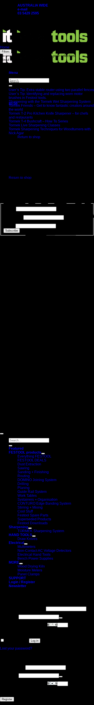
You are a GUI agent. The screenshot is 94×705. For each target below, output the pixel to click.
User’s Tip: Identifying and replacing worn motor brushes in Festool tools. (46, 96)
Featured (16, 448)
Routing (23, 476)
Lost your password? (16, 648)
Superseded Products (34, 519)
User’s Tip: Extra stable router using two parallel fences (51, 90)
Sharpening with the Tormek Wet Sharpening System (50, 101)
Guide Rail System (32, 492)
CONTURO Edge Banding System (44, 503)
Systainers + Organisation (37, 499)
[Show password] (61, 618)
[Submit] (10, 85)
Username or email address (22, 608)
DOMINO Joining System (36, 480)
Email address (12, 667)
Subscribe (11, 230)
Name (9, 209)
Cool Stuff (25, 511)
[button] (17, 586)
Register (7, 699)
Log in (34, 640)
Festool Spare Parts (32, 515)
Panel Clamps (28, 574)
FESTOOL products (25, 452)
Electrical (16, 543)
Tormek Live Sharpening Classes (34, 125)
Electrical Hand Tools (33, 554)
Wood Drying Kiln (31, 566)
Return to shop (28, 137)
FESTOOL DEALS (31, 460)
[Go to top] (1, 433)
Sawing (23, 468)
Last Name (13, 217)
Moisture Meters (29, 570)
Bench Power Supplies (35, 558)
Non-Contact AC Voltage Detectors (44, 550)
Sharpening (18, 527)
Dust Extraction (29, 464)
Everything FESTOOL (34, 456)
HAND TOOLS (20, 535)
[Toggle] (43, 453)
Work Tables (27, 495)
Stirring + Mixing (30, 507)
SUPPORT (17, 578)
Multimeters (26, 547)
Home (4, 47)
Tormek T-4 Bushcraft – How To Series (38, 121)
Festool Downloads (32, 523)
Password (9, 617)
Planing (23, 488)
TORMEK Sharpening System (40, 531)
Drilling (23, 484)
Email (9, 226)
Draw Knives (27, 539)
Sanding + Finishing (33, 472)
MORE (14, 562)
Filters (6, 51)
